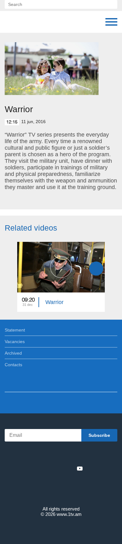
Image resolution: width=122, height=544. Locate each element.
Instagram (69, 468)
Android (79, 454)
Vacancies (15, 341)
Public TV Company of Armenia (11, 22)
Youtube (80, 468)
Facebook (39, 468)
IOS (43, 454)
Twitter (48, 468)
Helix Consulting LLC (61, 529)
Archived (13, 353)
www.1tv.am (69, 514)
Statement (15, 329)
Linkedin (59, 468)
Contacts (13, 364)
